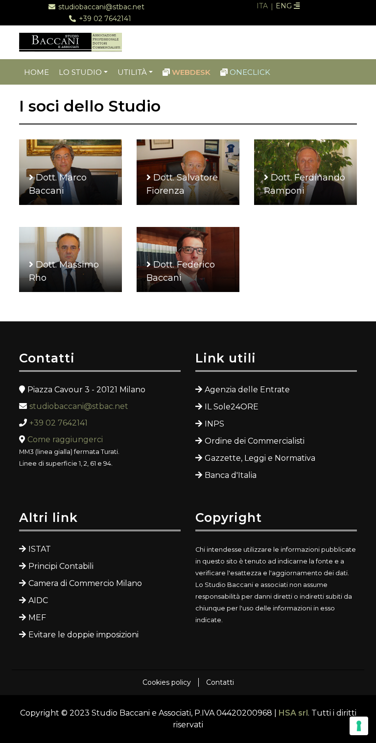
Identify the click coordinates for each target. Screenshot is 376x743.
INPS (214, 423)
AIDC (38, 600)
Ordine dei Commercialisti (255, 441)
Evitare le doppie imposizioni (83, 634)
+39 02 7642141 (58, 423)
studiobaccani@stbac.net (78, 406)
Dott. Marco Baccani (58, 184)
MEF (37, 617)
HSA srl (293, 713)
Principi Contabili (61, 566)
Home (36, 72)
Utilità (132, 72)
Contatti (220, 682)
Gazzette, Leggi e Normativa (260, 458)
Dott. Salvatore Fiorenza (182, 184)
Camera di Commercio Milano (85, 583)
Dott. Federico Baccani (180, 271)
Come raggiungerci (65, 439)
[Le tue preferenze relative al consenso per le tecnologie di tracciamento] (359, 726)
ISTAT (39, 549)
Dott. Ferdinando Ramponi (304, 184)
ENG (285, 5)
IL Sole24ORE (231, 406)
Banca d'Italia (231, 475)
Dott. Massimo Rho (64, 271)
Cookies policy (166, 682)
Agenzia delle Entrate (247, 389)
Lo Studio (80, 72)
